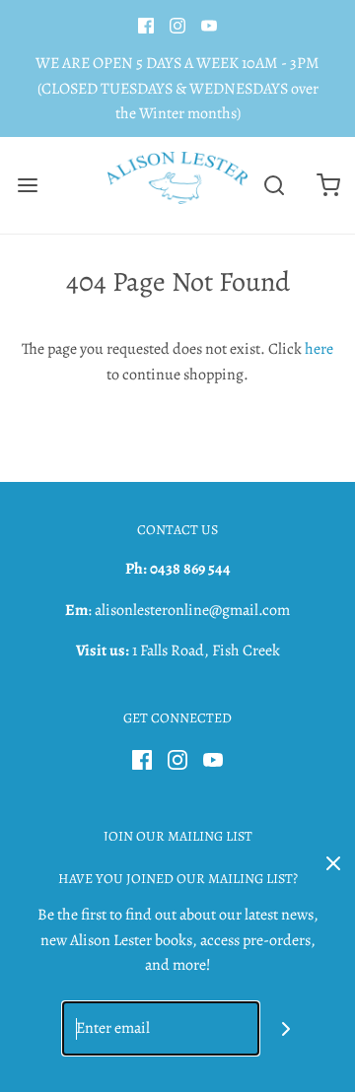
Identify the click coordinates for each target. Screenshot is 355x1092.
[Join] (286, 1028)
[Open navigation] (27, 185)
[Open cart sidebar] (328, 185)
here (319, 349)
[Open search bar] (274, 185)
